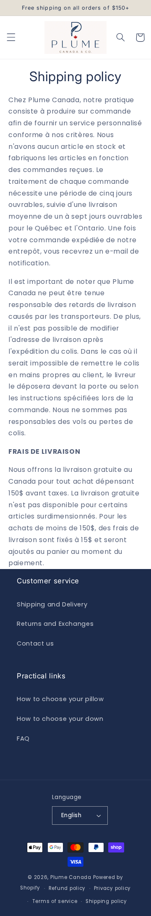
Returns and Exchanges (55, 623)
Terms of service (55, 901)
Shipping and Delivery (52, 604)
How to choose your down (60, 719)
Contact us (35, 643)
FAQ (23, 738)
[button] (11, 37)
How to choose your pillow (60, 699)
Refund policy (67, 888)
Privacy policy (112, 888)
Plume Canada (70, 877)
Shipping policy (106, 901)
